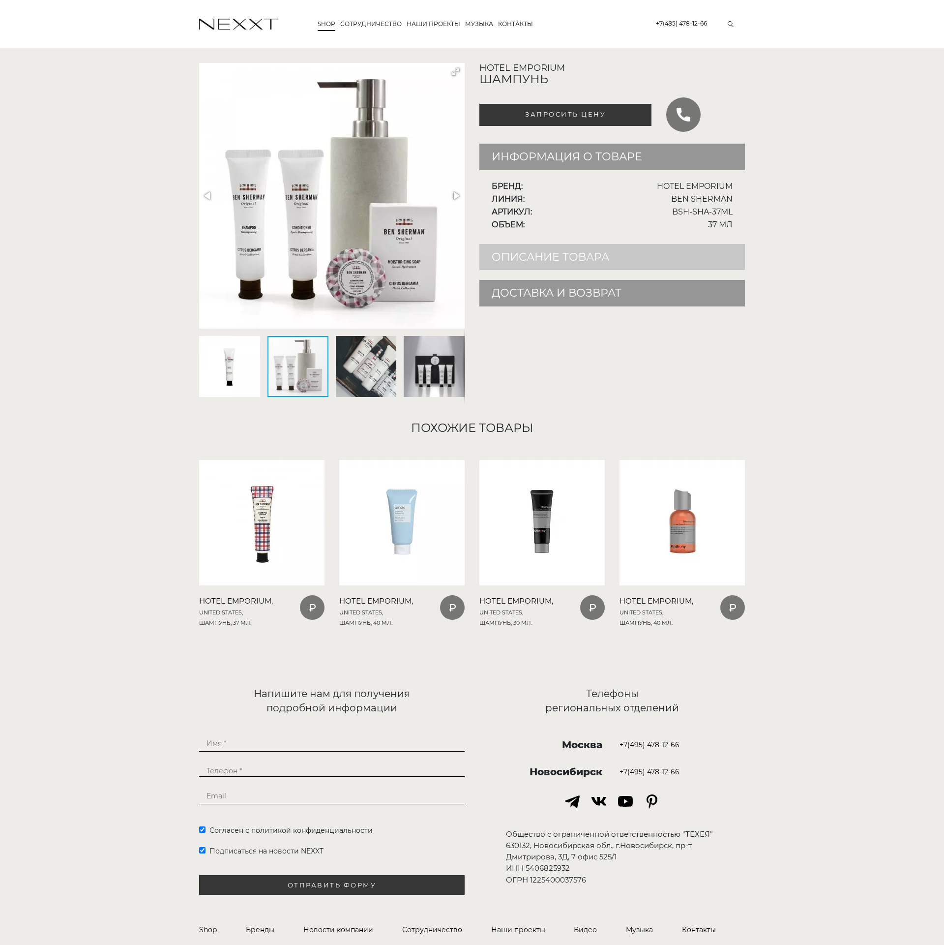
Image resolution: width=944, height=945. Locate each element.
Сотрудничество (371, 24)
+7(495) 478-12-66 (681, 23)
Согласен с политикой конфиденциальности (289, 830)
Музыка (479, 24)
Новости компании (338, 929)
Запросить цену (565, 114)
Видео (585, 929)
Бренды (260, 929)
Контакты (515, 24)
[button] (456, 72)
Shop (326, 24)
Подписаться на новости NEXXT (265, 851)
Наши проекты (433, 24)
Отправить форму (332, 885)
